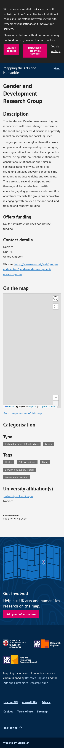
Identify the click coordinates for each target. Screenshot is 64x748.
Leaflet (10, 406)
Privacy (46, 702)
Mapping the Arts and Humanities (19, 70)
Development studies (17, 477)
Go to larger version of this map (23, 413)
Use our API (11, 702)
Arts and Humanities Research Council (26, 683)
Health (9, 462)
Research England (36, 678)
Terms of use (25, 711)
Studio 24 (24, 743)
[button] (55, 398)
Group (48, 443)
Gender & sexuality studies (20, 469)
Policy (46, 462)
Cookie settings (55, 49)
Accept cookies (11, 49)
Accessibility (29, 702)
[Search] (56, 298)
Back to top (11, 728)
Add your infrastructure (21, 614)
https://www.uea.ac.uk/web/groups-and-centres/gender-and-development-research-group (30, 269)
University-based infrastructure (22, 443)
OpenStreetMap (48, 406)
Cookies (8, 711)
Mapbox (32, 406)
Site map (42, 711)
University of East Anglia (18, 496)
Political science (28, 462)
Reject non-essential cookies (35, 50)
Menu (57, 68)
